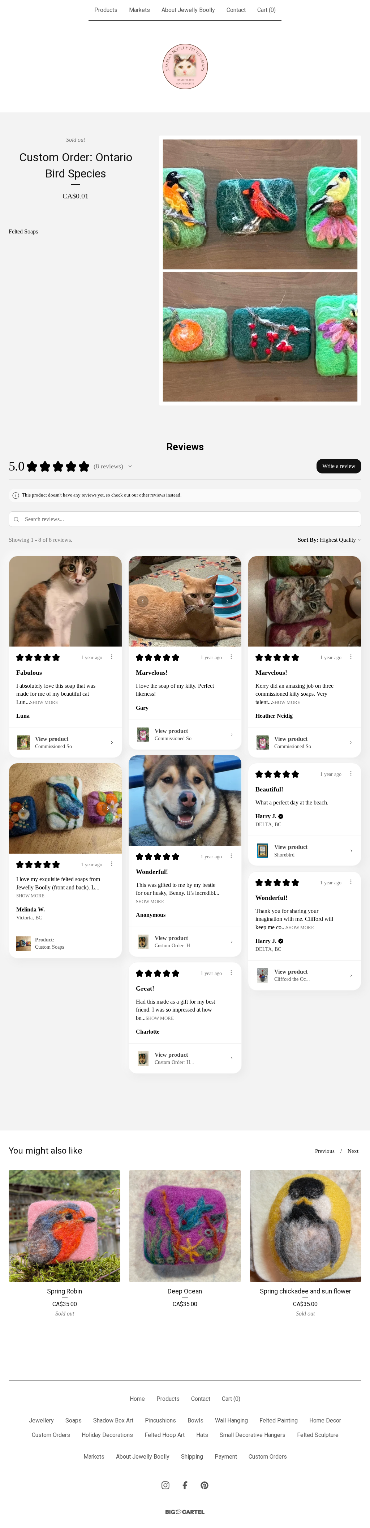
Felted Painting (278, 1420)
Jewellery (41, 1420)
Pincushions (160, 1420)
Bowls (195, 1420)
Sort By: (308, 540)
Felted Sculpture (318, 1435)
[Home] (185, 66)
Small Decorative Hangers (252, 1435)
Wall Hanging (231, 1420)
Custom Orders (51, 1435)
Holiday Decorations (107, 1435)
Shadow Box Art (113, 1420)
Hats (202, 1435)
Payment (226, 1456)
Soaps (73, 1420)
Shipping (192, 1456)
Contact (236, 10)
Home (137, 1398)
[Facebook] (185, 1485)
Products (105, 10)
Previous (325, 1151)
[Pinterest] (204, 1485)
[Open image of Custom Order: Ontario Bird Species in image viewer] (260, 270)
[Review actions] (112, 657)
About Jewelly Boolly (188, 10)
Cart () (266, 10)
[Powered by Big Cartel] (185, 1512)
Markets (139, 10)
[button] (130, 466)
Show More (44, 702)
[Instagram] (165, 1485)
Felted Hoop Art (165, 1435)
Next (353, 1151)
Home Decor (325, 1420)
